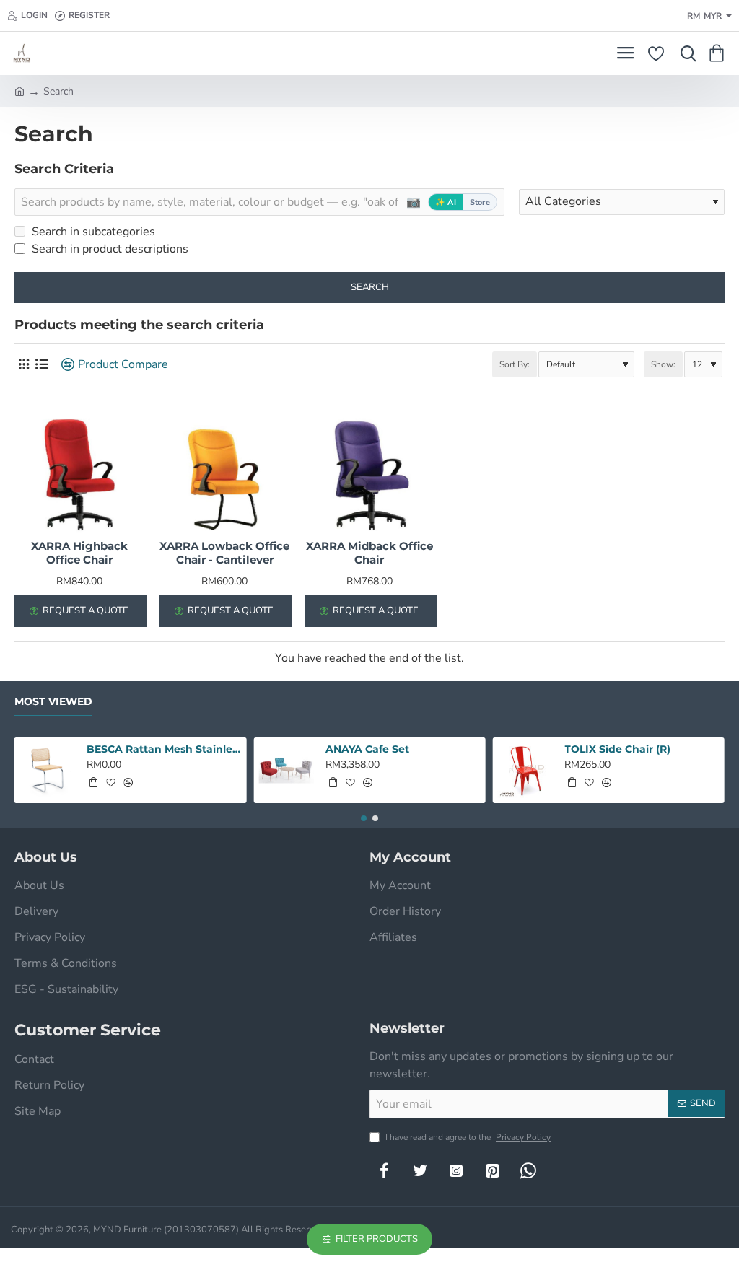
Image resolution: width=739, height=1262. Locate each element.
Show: (663, 364)
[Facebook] (384, 1170)
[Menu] (625, 53)
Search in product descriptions (108, 249)
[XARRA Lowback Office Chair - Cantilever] (224, 468)
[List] (41, 365)
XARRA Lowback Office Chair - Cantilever (224, 553)
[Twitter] (420, 1170)
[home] (19, 90)
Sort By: (514, 364)
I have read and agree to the (467, 1137)
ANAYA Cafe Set (367, 748)
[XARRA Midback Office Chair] (370, 468)
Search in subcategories (92, 232)
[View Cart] (719, 53)
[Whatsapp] (528, 1170)
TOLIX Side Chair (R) (617, 748)
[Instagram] (456, 1170)
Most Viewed (53, 702)
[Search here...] (684, 53)
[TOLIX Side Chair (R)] (526, 770)
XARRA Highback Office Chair (79, 553)
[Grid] (23, 365)
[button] (93, 782)
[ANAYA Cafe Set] (286, 770)
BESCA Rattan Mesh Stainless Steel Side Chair (164, 748)
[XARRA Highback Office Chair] (79, 468)
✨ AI (445, 202)
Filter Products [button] (377, 1238)
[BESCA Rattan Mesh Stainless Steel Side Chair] (47, 770)
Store (480, 202)
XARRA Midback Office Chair (369, 553)
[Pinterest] (492, 1170)
